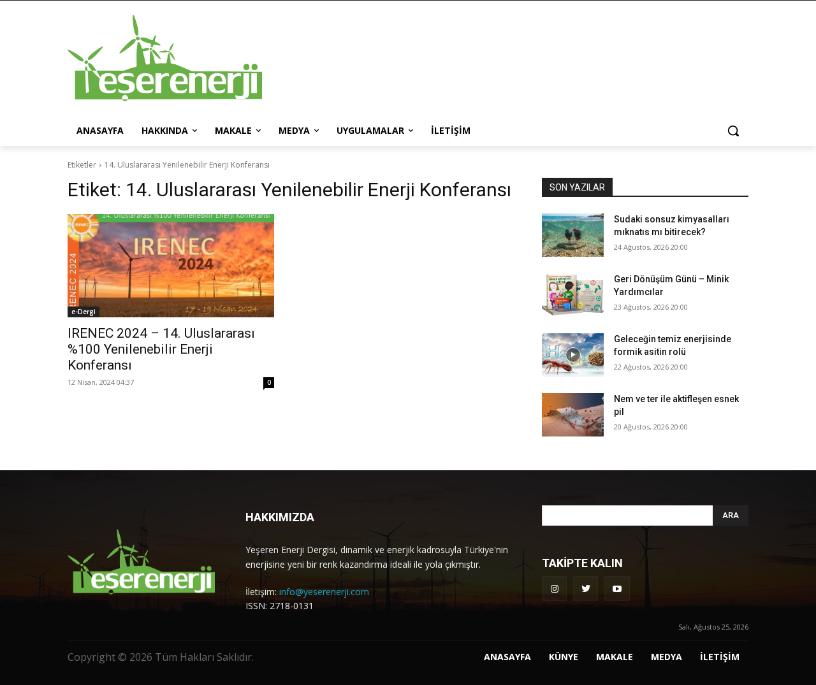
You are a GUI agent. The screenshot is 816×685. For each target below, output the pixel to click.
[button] (733, 130)
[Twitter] (585, 588)
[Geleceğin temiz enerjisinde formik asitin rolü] (573, 355)
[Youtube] (616, 588)
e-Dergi (83, 311)
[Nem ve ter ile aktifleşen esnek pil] (573, 414)
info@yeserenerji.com (324, 592)
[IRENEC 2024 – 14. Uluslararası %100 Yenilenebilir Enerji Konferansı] (171, 265)
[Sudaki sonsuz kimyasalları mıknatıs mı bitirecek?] (573, 235)
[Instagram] (554, 588)
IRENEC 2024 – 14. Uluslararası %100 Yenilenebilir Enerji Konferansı (161, 349)
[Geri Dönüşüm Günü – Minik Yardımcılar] (573, 295)
